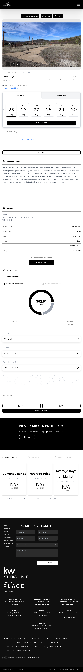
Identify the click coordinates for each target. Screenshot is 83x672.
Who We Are (8, 543)
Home (6, 525)
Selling (6, 534)
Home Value (8, 540)
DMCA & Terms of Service (66, 669)
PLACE (34, 639)
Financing (7, 537)
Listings (7, 528)
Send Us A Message (47, 563)
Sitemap (78, 669)
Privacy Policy (52, 669)
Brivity (11, 669)
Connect (7, 546)
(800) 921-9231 (8, 591)
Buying (6, 531)
